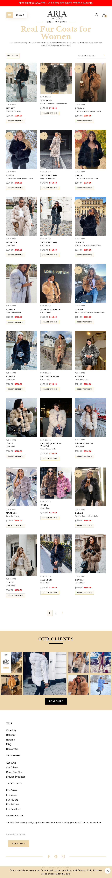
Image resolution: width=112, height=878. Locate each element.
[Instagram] (63, 857)
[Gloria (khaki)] (55, 350)
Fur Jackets (12, 804)
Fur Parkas (12, 800)
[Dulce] (90, 486)
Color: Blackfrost (81, 379)
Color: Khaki (45, 379)
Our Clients (12, 767)
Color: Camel (45, 312)
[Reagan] (90, 82)
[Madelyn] (55, 78)
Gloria (79, 242)
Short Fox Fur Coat (13, 111)
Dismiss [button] (108, 871)
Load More (56, 701)
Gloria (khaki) (49, 377)
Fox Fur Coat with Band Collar (86, 178)
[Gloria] (90, 216)
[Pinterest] (56, 857)
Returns (10, 739)
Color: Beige (10, 585)
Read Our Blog (14, 772)
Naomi (79, 309)
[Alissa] (21, 149)
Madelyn (46, 101)
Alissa (10, 175)
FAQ (8, 744)
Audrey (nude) (84, 444)
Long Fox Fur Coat (47, 178)
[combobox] (91, 55)
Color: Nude (10, 245)
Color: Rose (45, 508)
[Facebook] (49, 857)
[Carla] (90, 149)
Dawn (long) (48, 175)
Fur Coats (11, 104)
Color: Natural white (13, 312)
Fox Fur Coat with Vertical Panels (88, 111)
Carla (79, 175)
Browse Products (15, 777)
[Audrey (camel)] (55, 283)
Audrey (10, 108)
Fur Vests (11, 795)
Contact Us (12, 749)
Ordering (11, 730)
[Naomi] (90, 283)
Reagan (79, 108)
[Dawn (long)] (55, 149)
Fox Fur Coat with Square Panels (88, 245)
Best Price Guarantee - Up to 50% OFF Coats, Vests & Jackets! (56, 3)
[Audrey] (21, 82)
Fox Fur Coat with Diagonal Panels (53, 103)
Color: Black (45, 245)
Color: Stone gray (13, 516)
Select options (15, 121)
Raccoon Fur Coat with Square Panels (90, 312)
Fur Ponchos (13, 809)
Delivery (10, 735)
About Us (11, 763)
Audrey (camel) (50, 309)
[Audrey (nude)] (90, 417)
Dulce (79, 513)
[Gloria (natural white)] (55, 417)
